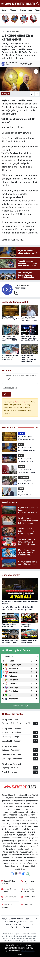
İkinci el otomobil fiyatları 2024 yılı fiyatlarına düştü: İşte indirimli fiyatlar (28, 358)
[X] (16, 874)
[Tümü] (37, 427)
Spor (30, 10)
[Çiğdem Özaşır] (7, 289)
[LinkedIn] (24, 874)
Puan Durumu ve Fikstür (8, 898)
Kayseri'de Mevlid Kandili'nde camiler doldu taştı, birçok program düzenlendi (26, 482)
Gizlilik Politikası (28, 951)
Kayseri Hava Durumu (27, 882)
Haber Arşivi (28, 905)
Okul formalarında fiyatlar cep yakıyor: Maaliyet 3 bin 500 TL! (10, 338)
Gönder (6, 394)
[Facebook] (12, 874)
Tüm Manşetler (29, 897)
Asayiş (4, 10)
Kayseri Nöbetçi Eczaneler (8, 882)
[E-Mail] (16, 293)
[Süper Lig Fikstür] (37, 714)
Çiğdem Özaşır (20, 288)
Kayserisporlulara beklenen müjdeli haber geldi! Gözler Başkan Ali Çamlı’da (28, 493)
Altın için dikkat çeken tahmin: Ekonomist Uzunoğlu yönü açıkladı (29, 319)
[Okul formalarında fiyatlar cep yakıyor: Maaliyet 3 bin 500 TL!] (10, 329)
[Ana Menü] (2, 3)
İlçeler (31, 921)
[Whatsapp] (28, 874)
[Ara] (37, 3)
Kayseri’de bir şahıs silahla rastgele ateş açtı (26, 449)
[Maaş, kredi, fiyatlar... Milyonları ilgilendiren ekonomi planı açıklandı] (29, 329)
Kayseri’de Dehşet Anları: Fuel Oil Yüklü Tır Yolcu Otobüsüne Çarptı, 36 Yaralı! (27, 460)
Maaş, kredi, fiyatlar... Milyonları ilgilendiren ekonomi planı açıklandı (29, 338)
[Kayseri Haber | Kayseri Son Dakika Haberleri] (19, 3)
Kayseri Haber (23, 477)
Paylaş (6, 94)
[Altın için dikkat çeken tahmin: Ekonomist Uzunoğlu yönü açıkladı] (29, 310)
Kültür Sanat (21, 924)
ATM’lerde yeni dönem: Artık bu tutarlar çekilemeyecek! (10, 357)
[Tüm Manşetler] (37, 575)
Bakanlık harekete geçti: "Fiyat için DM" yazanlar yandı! (27, 471)
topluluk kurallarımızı (23, 402)
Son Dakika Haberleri (6, 906)
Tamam (20, 954)
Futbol (21, 488)
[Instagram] (20, 874)
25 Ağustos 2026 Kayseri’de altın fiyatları (10, 318)
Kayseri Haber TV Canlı (20, 927)
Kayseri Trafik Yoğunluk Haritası (27, 890)
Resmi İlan (10, 924)
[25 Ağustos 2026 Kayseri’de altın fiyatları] (10, 310)
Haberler (5, 31)
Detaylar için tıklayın (20, 706)
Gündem (13, 10)
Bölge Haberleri (20, 921)
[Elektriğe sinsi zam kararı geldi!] (20, 79)
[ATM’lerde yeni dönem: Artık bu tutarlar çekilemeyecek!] (10, 349)
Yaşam (30, 924)
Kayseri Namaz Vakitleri (8, 890)
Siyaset (23, 10)
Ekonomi (15, 31)
